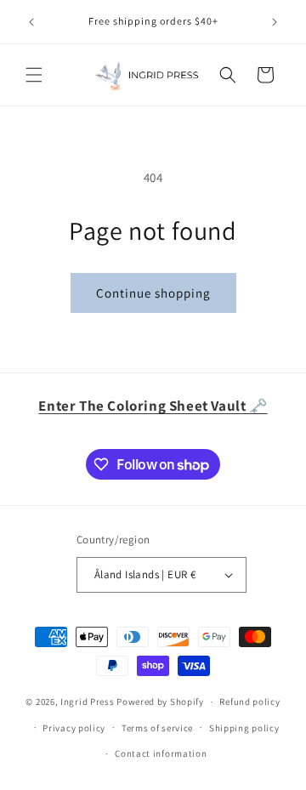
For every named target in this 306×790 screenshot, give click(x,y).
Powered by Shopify (160, 702)
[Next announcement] (274, 22)
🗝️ (152, 405)
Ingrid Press (87, 702)
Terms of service (157, 728)
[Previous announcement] (31, 22)
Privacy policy (73, 728)
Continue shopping (153, 293)
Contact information (161, 753)
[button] (34, 75)
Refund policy (249, 702)
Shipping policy (244, 728)
